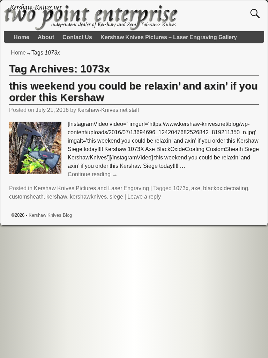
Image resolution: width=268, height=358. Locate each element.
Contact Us (77, 37)
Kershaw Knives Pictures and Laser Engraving (91, 188)
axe (195, 188)
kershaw (56, 197)
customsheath (26, 197)
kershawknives (88, 197)
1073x (180, 188)
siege (116, 197)
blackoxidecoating (225, 188)
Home (21, 37)
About (46, 37)
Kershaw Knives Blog (50, 215)
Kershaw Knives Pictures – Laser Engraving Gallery (168, 37)
